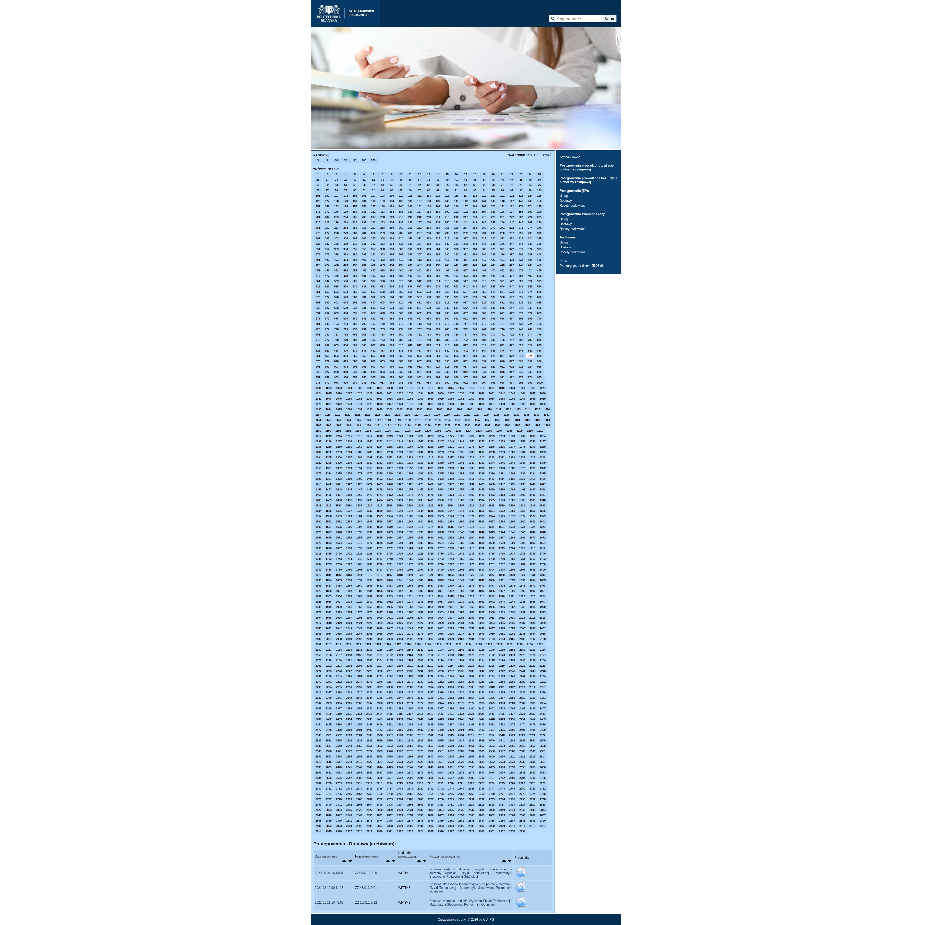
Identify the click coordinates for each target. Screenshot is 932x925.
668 (475, 313)
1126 (407, 414)
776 (318, 339)
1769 (369, 564)
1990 (512, 612)
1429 (420, 484)
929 (345, 371)
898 (521, 361)
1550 (481, 510)
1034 (420, 393)
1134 (487, 414)
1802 (471, 569)
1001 (318, 388)
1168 (348, 425)
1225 (451, 436)
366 (456, 249)
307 (373, 238)
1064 (492, 398)
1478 (451, 494)
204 (345, 217)
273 (521, 227)
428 (336, 265)
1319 (471, 457)
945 (493, 371)
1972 (329, 612)
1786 (543, 564)
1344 (492, 462)
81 (364, 190)
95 (493, 190)
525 (539, 281)
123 (521, 195)
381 (364, 254)
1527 (481, 505)
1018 (491, 388)
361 (410, 249)
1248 (451, 441)
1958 (420, 606)
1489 (329, 500)
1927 (339, 601)
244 (484, 222)
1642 (481, 532)
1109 (479, 409)
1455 (451, 489)
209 (392, 217)
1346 (512, 462)
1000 (540, 382)
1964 (481, 606)
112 (419, 195)
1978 (390, 612)
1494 (380, 500)
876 (318, 361)
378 (336, 254)
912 (419, 366)
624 (530, 302)
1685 (451, 542)
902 (327, 366)
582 (373, 297)
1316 (440, 457)
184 (392, 211)
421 (502, 259)
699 (530, 318)
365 (447, 249)
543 (475, 286)
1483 (502, 494)
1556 (543, 510)
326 (318, 243)
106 (364, 195)
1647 (532, 532)
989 (438, 382)
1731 (451, 553)
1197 (398, 430)
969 (484, 377)
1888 (410, 590)
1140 (546, 414)
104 (345, 195)
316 (456, 238)
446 (502, 265)
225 (539, 217)
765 (447, 334)
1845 (441, 580)
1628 (339, 532)
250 (539, 222)
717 (465, 323)
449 (530, 265)
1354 (359, 468)
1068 (532, 398)
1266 (400, 446)
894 (484, 361)
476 (318, 275)
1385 (441, 473)
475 (539, 270)
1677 (369, 542)
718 (475, 323)
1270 (441, 446)
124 (530, 195)
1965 (492, 606)
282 (373, 233)
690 (447, 318)
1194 (368, 430)
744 (484, 329)
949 (530, 371)
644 (484, 307)
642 (465, 307)
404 (345, 259)
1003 (339, 388)
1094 (329, 409)
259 (392, 227)
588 (428, 297)
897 (511, 361)
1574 (492, 516)
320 (493, 238)
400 (539, 254)
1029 (369, 393)
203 (336, 217)
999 (530, 382)
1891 (441, 590)
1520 (410, 505)
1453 (430, 489)
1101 (399, 409)
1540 (380, 510)
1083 (451, 404)
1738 (522, 553)
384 (392, 254)
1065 (502, 398)
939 (438, 371)
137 (419, 201)
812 (419, 345)
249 (530, 222)
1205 (479, 430)
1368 (502, 468)
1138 (526, 414)
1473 (400, 494)
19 (484, 174)
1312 (400, 457)
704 (345, 323)
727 (327, 329)
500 (539, 275)
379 (345, 254)
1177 (438, 425)
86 (410, 190)
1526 (471, 505)
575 (539, 291)
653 (336, 313)
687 (419, 318)
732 (373, 329)
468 (475, 270)
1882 (349, 590)
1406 (420, 478)
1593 (451, 521)
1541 (390, 510)
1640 (461, 532)
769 (484, 334)
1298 (492, 452)
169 (484, 206)
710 (401, 323)
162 (419, 206)
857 (373, 355)
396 (502, 254)
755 (355, 334)
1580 (318, 521)
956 (364, 377)
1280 (543, 446)
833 (382, 350)
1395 (543, 473)
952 (327, 377)
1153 (438, 420)
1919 (491, 596)
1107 (459, 409)
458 (382, 270)
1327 (318, 462)
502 (327, 281)
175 (539, 206)
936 (410, 371)
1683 (430, 542)
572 (511, 291)
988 (428, 382)
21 (502, 174)
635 (401, 307)
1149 (398, 420)
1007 (380, 388)
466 (456, 270)
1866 (420, 585)
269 (484, 227)
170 (493, 206)
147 (511, 201)
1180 (467, 425)
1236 (329, 441)
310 (401, 238)
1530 (512, 505)
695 (493, 318)
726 (318, 329)
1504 (481, 500)
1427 (400, 484)
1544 (420, 510)
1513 (338, 505)
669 (484, 313)
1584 (359, 521)
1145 (358, 420)
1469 (359, 494)
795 (493, 339)
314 (438, 238)
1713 (502, 548)
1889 (420, 590)
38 (428, 179)
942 (465, 371)
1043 (512, 393)
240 (447, 222)
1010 (410, 388)
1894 (471, 590)
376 (318, 254)
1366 (481, 468)
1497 (410, 500)
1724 (380, 553)
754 (345, 334)
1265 (390, 446)
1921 (512, 596)
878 (336, 361)
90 (447, 190)
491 (456, 275)
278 (336, 233)
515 (447, 281)
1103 (419, 409)
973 (521, 377)
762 (419, 334)
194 (484, 211)
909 (392, 366)
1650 (329, 537)
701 (318, 323)
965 (447, 377)
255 (355, 227)
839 (438, 350)
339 (438, 243)
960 (401, 377)
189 (438, 211)
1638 (441, 532)
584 (392, 297)
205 (355, 217)
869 (484, 355)
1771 (390, 564)
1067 (522, 398)
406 (364, 259)
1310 (380, 457)
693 (475, 318)
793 (475, 339)
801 (318, 345)
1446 (359, 489)
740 (447, 329)
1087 (492, 404)
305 (355, 238)
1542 (400, 510)
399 (530, 254)
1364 (461, 468)
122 (511, 195)
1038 (461, 393)
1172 (388, 425)
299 (530, 233)
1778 (461, 564)
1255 (522, 441)
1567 (420, 516)
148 (521, 201)
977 (327, 382)
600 (539, 297)
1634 (400, 532)
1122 (367, 414)
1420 (329, 484)
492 (465, 275)
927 (327, 371)
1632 (380, 532)
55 (354, 185)
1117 (318, 414)
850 (539, 350)
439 (438, 265)
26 (317, 179)
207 (373, 217)
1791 (359, 569)
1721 (349, 553)
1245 (420, 441)
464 (438, 270)
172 (511, 206)
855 (355, 355)
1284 (349, 452)
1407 (430, 478)
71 (502, 185)
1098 (369, 409)
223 (521, 217)
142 (465, 201)
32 (373, 179)
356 (364, 249)
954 (345, 377)
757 (373, 334)
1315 (430, 457)
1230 (502, 436)
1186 (527, 425)
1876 (522, 585)
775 (539, 334)
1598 (502, 521)
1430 (430, 484)
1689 (492, 542)
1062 (471, 398)
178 (336, 211)
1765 (329, 564)
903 (336, 366)
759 (392, 334)
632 (373, 307)
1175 (418, 425)
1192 (348, 430)
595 (493, 297)
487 (419, 275)
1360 (420, 468)
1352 (339, 468)
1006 (369, 388)
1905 (349, 596)
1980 (410, 612)
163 (428, 206)
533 (382, 286)
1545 (430, 510)
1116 (547, 409)
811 (410, 345)
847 (511, 350)
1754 (451, 558)
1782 (502, 564)
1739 (532, 553)
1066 (512, 398)
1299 (502, 452)
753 (336, 334)
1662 (451, 537)
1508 (522, 500)
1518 (389, 505)
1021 (522, 388)
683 (382, 318)
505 (355, 281)
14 (437, 174)
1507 (512, 500)
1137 (516, 414)
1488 (318, 500)
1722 (359, 553)
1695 (318, 548)
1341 (461, 462)
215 (447, 217)
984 (392, 382)
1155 (457, 420)
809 (392, 345)
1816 (379, 574)
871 (502, 355)
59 (391, 185)
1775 (430, 564)
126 (318, 201)
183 (382, 211)
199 (530, 211)
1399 (349, 478)
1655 (380, 537)
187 (419, 211)
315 (447, 238)
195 (493, 211)
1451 (410, 489)
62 (419, 185)
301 (318, 238)
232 (373, 222)
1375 (339, 473)
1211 (540, 430)
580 (355, 297)
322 (511, 238)
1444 (339, 489)
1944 (512, 601)
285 (401, 233)
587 (419, 297)
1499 (430, 500)
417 (465, 259)
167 (465, 206)
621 (502, 302)
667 (465, 313)
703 (336, 323)
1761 (522, 558)
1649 (318, 537)
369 (484, 249)
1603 (318, 526)
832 (373, 350)
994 (484, 382)
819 (484, 345)
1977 (380, 612)
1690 (502, 542)
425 (539, 259)
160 (401, 206)
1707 (441, 548)
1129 (437, 414)
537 (419, 286)
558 (382, 291)
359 (392, 249)
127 (327, 201)
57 (373, 185)
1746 (369, 558)
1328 (329, 462)
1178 (447, 425)
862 (419, 355)
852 (327, 355)
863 (428, 355)
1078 (400, 404)
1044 (522, 393)
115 (447, 195)
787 (419, 339)
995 (493, 382)
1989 (502, 612)
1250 (471, 441)
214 (438, 217)
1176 (428, 425)
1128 (427, 414)
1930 (369, 601)
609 (392, 302)
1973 (339, 612)
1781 (492, 564)
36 (410, 179)
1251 (481, 441)
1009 (400, 388)
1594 (461, 521)
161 (410, 206)
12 (419, 174)
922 (511, 366)
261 (410, 227)
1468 (349, 494)
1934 (410, 601)
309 (392, 238)
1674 (339, 542)
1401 (369, 478)
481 (364, 275)
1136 (506, 414)
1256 (532, 441)
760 (401, 334)
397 (511, 254)
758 (382, 334)
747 (511, 329)
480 (355, 275)
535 (401, 286)
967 (465, 377)
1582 (339, 521)
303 (336, 238)
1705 (420, 548)
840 (447, 350)
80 (354, 190)
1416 (522, 478)
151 (318, 206)
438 (428, 265)
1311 (389, 457)
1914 (440, 596)
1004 (349, 388)
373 (521, 249)
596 (502, 297)
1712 (491, 548)
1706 (430, 548)
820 (493, 345)
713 (428, 323)
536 (410, 286)
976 (318, 382)
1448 (380, 489)
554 (345, 291)
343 (475, 243)
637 (419, 307)
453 (336, 270)
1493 (369, 500)
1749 (400, 558)
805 (355, 345)
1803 (481, 569)
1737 (512, 553)
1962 (461, 606)
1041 (492, 393)
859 (392, 355)
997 (511, 382)
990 (447, 382)
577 (327, 297)
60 (400, 185)
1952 (359, 606)
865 (447, 355)
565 (447, 291)
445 (493, 265)
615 (447, 302)
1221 (410, 436)
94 (484, 190)
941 (456, 371)
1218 (380, 436)
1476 (430, 494)
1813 (349, 574)
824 (530, 345)
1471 (380, 494)
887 (419, 361)
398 (521, 254)
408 (382, 259)
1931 (380, 601)
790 (447, 339)
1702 (390, 548)
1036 (441, 393)
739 (438, 329)
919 (484, 366)
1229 (492, 436)
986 (410, 382)
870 (493, 355)
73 (520, 185)
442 (465, 265)
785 (401, 339)
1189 (318, 430)
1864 (400, 585)
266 (456, 227)
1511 (318, 505)
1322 (502, 457)
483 (382, 275)
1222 (420, 436)
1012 (430, 388)
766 (456, 334)
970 (493, 377)
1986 (471, 612)
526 (318, 286)
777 (327, 339)
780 (355, 339)
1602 (543, 521)
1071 (329, 404)
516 (456, 281)
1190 (328, 430)
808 (382, 345)
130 (355, 201)
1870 (461, 585)
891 (456, 361)
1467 (339, 494)
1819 (410, 574)
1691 (512, 542)
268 (475, 227)
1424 (369, 484)
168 (475, 206)
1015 (461, 388)
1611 (400, 526)
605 (355, 302)
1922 (522, 596)
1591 (430, 521)
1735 (492, 553)
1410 (461, 478)
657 (373, 313)
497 (511, 275)
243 (475, 222)
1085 (471, 404)
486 (410, 275)
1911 (410, 596)
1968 (522, 606)
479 (345, 275)
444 (484, 265)
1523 (440, 505)
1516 (369, 505)
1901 (543, 590)
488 (428, 275)
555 (355, 291)
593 (475, 297)
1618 (471, 526)
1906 (359, 596)
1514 (349, 505)
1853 (522, 580)
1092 (543, 404)
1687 (471, 542)
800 (539, 339)
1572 (471, 516)
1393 (522, 473)
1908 (380, 596)
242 (465, 222)
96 (502, 190)
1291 (420, 452)
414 (438, 259)
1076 (380, 404)
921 (502, 366)
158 (382, 206)
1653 (359, 537)
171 (502, 206)
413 (428, 259)
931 (364, 371)
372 (511, 249)
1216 (359, 436)
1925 (318, 601)
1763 (543, 558)
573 (521, 291)
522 (511, 281)
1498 (420, 500)
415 (447, 259)
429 (345, 265)
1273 (471, 446)
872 (511, 355)
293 (475, 233)
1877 (532, 585)
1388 (471, 473)
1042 (502, 393)
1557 (318, 516)
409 (392, 259)
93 (474, 190)
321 (502, 238)
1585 (369, 521)
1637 (430, 532)
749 (530, 329)
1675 (349, 542)
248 (521, 222)
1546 (441, 510)
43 (474, 179)
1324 (522, 457)
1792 (369, 569)
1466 (329, 494)
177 (327, 211)
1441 (543, 484)
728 (336, 329)
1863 (390, 585)
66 (456, 185)
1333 (380, 462)
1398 (339, 478)
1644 (502, 532)
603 (336, 302)
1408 (441, 478)
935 (401, 371)
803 (336, 345)
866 (456, 355)
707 (373, 323)
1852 (512, 580)
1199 (418, 430)
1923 (532, 596)
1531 (522, 505)
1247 (441, 441)
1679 (390, 542)
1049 (339, 398)
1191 (338, 430)
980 (355, 382)
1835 (339, 580)
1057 (420, 398)
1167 (338, 425)
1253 (502, 441)
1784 (522, 564)
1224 (441, 436)
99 (530, 190)
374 (530, 249)
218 (475, 217)
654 (345, 313)
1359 (410, 468)
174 (530, 206)
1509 (532, 500)
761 (410, 334)
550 (539, 286)
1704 (410, 548)
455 (355, 270)
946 (502, 371)
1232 (522, 436)
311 (410, 238)
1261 (349, 446)
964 (438, 377)
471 (502, 270)
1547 (451, 510)
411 (410, 259)
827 (327, 350)
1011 (420, 388)
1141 (318, 420)
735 (401, 329)
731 (364, 329)
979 (345, 382)
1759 (502, 558)
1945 (522, 601)
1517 (379, 505)
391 (456, 254)
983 (382, 382)
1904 (339, 596)
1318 (461, 457)
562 (419, 291)
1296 (471, 452)
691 (456, 318)
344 (484, 243)
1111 (498, 409)
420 (493, 259)
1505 (492, 500)
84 (391, 190)
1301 (522, 452)
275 (539, 227)
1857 (329, 585)
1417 (532, 478)
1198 (408, 430)
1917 (471, 596)
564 (438, 291)
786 (410, 339)
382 (373, 254)
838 (428, 350)
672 (511, 313)
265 (447, 227)
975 (539, 377)
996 (502, 382)
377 (327, 254)
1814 (359, 574)
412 (419, 259)
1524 (451, 505)
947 (511, 371)
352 (327, 249)
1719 (329, 553)
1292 (430, 452)
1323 (512, 457)
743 (475, 329)
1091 (532, 404)
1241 (380, 441)
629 (345, 307)
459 (392, 270)
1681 (410, 542)
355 (355, 249)
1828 (502, 574)
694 (484, 318)
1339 (441, 462)
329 (345, 243)
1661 (441, 537)
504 (345, 281)
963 (428, 377)
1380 (390, 473)
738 (428, 329)
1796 (410, 569)
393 (475, 254)
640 (447, 307)
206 (364, 217)
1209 (520, 430)
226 (318, 222)
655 (355, 313)
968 (475, 377)
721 (502, 323)
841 (456, 350)
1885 (380, 590)
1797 (420, 569)
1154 (447, 420)
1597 (492, 521)
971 (502, 377)
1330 (349, 462)
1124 (387, 414)
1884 (369, 590)
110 (401, 195)
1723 (369, 553)
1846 (451, 580)
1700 (369, 548)
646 (502, 307)
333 (382, 243)
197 (511, 211)
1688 (481, 542)
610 (401, 302)
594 (484, 297)
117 (466, 195)
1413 (491, 478)
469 (484, 270)
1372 (543, 468)
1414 (502, 478)
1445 (349, 489)
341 (456, 243)
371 (502, 249)
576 (318, 297)
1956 (400, 606)
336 (410, 243)
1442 (318, 489)
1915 (451, 596)
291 (456, 233)
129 (345, 201)
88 (428, 190)
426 (318, 265)
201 (318, 217)
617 (465, 302)
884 (392, 361)
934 (392, 371)
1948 (318, 606)
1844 (430, 580)
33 (382, 179)
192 (465, 211)
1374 (329, 473)
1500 (441, 500)
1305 (329, 457)
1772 (400, 564)
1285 (359, 452)
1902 (318, 596)
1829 (512, 574)
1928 (349, 601)
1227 (471, 436)
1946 (532, 601)
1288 (390, 452)
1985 (461, 612)
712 (419, 323)
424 (530, 259)
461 (410, 270)
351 (318, 249)
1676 (359, 542)
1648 (543, 532)
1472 (390, 494)
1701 (380, 548)
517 (465, 281)
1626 (318, 532)
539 (438, 286)
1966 (502, 606)
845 (493, 350)
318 (475, 238)
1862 (380, 585)
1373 (318, 473)
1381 (400, 473)
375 (539, 249)
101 (318, 195)
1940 (471, 601)
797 (511, 339)
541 (456, 286)
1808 (532, 569)
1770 (380, 564)
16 (456, 174)
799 (530, 339)
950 (539, 371)
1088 (502, 404)
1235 (318, 441)
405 (355, 259)
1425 (380, 484)
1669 (522, 537)
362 (419, 249)
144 (484, 201)
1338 (430, 462)
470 (493, 270)
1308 (359, 457)
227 (327, 222)
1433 (461, 484)
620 (493, 302)
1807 (522, 569)
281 (364, 233)
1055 (400, 398)
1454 (441, 489)
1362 (441, 468)
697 (511, 318)
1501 (451, 500)
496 (502, 275)
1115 (537, 409)
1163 (537, 420)
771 (502, 334)
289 (438, 233)
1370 (522, 468)
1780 (481, 564)
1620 (491, 526)
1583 (349, 521)
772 (511, 334)
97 (511, 190)
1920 (502, 596)
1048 (329, 398)
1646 (522, 532)
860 (401, 355)
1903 (329, 596)
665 (447, 313)
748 (521, 329)
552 (327, 291)
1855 (543, 580)
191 (456, 211)
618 (475, 302)
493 (475, 275)
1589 (410, 521)
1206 (489, 430)
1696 (329, 548)
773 (521, 334)
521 (502, 281)
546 (502, 286)
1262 (359, 446)
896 (502, 361)
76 (317, 190)
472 (511, 270)
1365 (471, 468)
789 (438, 339)
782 (373, 339)
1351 (329, 468)
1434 (471, 484)
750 (539, 329)
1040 (481, 393)
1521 (420, 505)
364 (438, 249)
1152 (428, 420)
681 (364, 318)
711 (410, 323)
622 (511, 302)
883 (382, 361)
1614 (430, 526)
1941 (481, 601)
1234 (543, 436)
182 (373, 211)
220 (493, 217)
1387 (461, 473)
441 (456, 265)
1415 (512, 478)
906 (364, 366)
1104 (429, 409)
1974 (349, 612)
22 (511, 174)
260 (401, 227)
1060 (451, 398)
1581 (329, 521)
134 (392, 201)
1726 (400, 553)
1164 (547, 420)
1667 (502, 537)
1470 (369, 494)
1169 (358, 425)
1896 (492, 590)
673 (521, 313)
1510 (543, 500)
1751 (420, 558)
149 (530, 201)
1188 (547, 425)
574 (530, 291)
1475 (420, 494)
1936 (430, 601)
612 (419, 302)
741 (456, 329)
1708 (451, 548)
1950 (339, 606)
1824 (461, 574)
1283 (339, 452)
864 (438, 355)
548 (521, 286)
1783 (512, 564)
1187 (537, 425)
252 (327, 227)
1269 (430, 446)
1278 (522, 446)
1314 (420, 457)
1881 (339, 590)
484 (392, 275)
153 (336, 206)
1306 (339, 457)
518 (475, 281)
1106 (449, 409)
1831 (532, 574)
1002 (329, 388)
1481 (481, 494)
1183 (497, 425)
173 (521, 206)
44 (484, 179)
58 (382, 185)
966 (456, 377)
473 (521, 270)
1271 (451, 446)
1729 (430, 553)
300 (539, 233)
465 (447, 270)
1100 (389, 409)
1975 (359, 612)
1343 (481, 462)
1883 (359, 590)
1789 (339, 569)
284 (392, 233)
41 (456, 179)
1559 (339, 516)
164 (438, 206)
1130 (447, 414)
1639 (451, 532)
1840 (390, 580)
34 (391, 179)
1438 (512, 484)
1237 (339, 441)
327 (327, 243)
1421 (339, 484)
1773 (410, 564)
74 (530, 185)
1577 (522, 516)
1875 (512, 585)
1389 (481, 473)
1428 (410, 484)
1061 (461, 398)
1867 (430, 585)
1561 (359, 516)
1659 (420, 537)
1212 (318, 436)
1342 (471, 462)
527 (327, 286)
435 (401, 265)
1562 (369, 516)
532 (373, 286)
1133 (477, 414)
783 (382, 339)
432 (373, 265)
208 (382, 217)
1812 (338, 574)
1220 (400, 436)
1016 (471, 388)
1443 (329, 489)
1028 (359, 393)
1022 (532, 388)
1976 (369, 612)
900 (539, 361)
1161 (517, 420)
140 (447, 201)
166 (456, 206)
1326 (542, 457)
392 (465, 254)
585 (401, 297)
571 (502, 291)
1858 (339, 585)
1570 (451, 516)
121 (502, 195)
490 (447, 275)
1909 (390, 596)
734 (392, 329)
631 (364, 307)
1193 (358, 430)
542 (465, 286)
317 (465, 238)
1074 (359, 404)
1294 (451, 452)
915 (447, 366)
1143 (338, 420)
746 (502, 329)
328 (336, 243)
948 (521, 371)
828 (336, 350)
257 (373, 227)
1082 (441, 404)
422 (511, 259)
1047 (318, 398)
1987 (481, 612)
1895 (481, 590)
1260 (339, 446)
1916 (461, 596)
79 (345, 190)
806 (364, 345)
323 (521, 238)
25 (539, 174)
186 (410, 211)
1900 (532, 590)
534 (392, 286)
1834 (329, 580)
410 (401, 259)
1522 (430, 505)
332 (373, 243)
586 (410, 297)
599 (530, 297)
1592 (441, 521)
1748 (390, 558)
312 (419, 238)
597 (511, 297)
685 (401, 318)
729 (345, 329)
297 (511, 233)
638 (428, 307)
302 (327, 238)
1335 (400, 462)
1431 (441, 484)
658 (382, 313)
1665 (481, 537)
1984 (451, 612)
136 (410, 201)
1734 (481, 553)
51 (317, 185)
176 (318, 211)
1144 (348, 420)
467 (465, 270)
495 (493, 275)
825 (539, 345)
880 (355, 361)
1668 (512, 537)
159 (392, 206)
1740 (543, 553)
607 (373, 302)
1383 (420, 473)
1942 (492, 601)
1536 (339, 510)
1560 (349, 516)
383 (382, 254)
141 (456, 201)
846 (502, 350)
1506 (502, 500)
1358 (400, 468)
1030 (380, 393)
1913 (430, 596)
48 (520, 179)
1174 (408, 425)
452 (327, 270)
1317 (451, 457)
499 (530, 275)
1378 (369, 473)
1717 (542, 548)
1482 (492, 494)
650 (539, 307)
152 (327, 206)
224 (530, 217)
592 (465, 297)
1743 (339, 558)
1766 (339, 564)
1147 (378, 420)
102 (327, 195)
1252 (492, 441)
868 (475, 355)
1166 (328, 425)
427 (327, 265)
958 (382, 377)
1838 (369, 580)
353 (336, 249)
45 (493, 179)
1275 (492, 446)
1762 (532, 558)
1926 (329, 601)
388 (428, 254)
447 (511, 265)
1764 (318, 564)
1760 (512, 558)
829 (345, 350)
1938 (451, 601)
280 (355, 233)
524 (530, 281)
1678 (380, 542)
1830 (522, 574)
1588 (400, 521)
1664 (471, 537)
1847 (461, 580)
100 (364, 160)
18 (474, 174)
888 (428, 361)
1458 (481, 489)
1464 (543, 489)
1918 (481, 596)
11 (410, 174)
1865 (410, 585)
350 (539, 243)
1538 (359, 510)
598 (521, 297)
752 (327, 334)
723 (521, 323)
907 (373, 366)
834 (392, 350)
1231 (512, 436)
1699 (359, 548)
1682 (420, 542)
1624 (532, 526)
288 (428, 233)
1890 (430, 590)
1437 (502, 484)
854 (345, 355)
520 (493, 281)
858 (382, 355)
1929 (359, 601)
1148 (388, 420)
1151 (418, 420)
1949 (329, 606)
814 (438, 345)
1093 (318, 409)
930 (355, 371)
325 (539, 238)
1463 (532, 489)
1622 (512, 526)
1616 (451, 526)
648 (521, 307)
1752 (430, 558)
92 (465, 190)
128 (336, 201)
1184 (507, 425)
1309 (369, 457)
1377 (359, 473)
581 (364, 297)
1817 (389, 574)
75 (539, 185)
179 (345, 211)
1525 (461, 505)
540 (447, 286)
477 (327, 275)
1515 (359, 505)
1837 (359, 580)
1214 (339, 436)
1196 (388, 430)
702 (327, 323)
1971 (318, 612)
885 (401, 361)
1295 (461, 452)
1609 (380, 526)
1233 (532, 436)
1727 (410, 553)
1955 (390, 606)
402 (327, 259)
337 (419, 243)
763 (428, 334)
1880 (329, 590)
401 (318, 259)
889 (438, 361)
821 (502, 345)
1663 (461, 537)
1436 (492, 484)
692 (465, 318)
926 (318, 371)
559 (392, 291)
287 (419, 233)
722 (511, 323)
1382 (410, 473)
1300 (512, 452)
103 (336, 195)
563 (428, 291)
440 (447, 265)
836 (410, 350)
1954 (380, 606)
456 (364, 270)
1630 (359, 532)
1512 (328, 505)
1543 (410, 510)
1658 (410, 537)
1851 (502, 580)
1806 (512, 569)
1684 (441, 542)
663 (428, 313)
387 (419, 254)
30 (345, 160)
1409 (451, 478)
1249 (461, 441)
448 (521, 265)
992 (465, 382)
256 (364, 227)
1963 (471, 606)
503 (336, 281)
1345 (502, 462)
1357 (390, 468)
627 (327, 307)
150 (539, 201)
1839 (380, 580)
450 (539, 265)
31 (364, 179)
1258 (318, 446)
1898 (512, 590)
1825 (471, 574)
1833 (318, 580)
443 (475, 265)
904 (345, 366)
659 (392, 313)
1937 (441, 601)
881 (364, 361)
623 (521, 302)
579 (345, 297)
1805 (502, 569)
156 (364, 206)
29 (345, 179)
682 (373, 318)
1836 (349, 580)
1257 (543, 441)
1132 (467, 414)
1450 (400, 489)
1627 (329, 532)
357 (373, 249)
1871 (471, 585)
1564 (390, 516)
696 (502, 318)
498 (521, 275)
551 (318, 291)
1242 (390, 441)
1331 (359, 462)
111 (410, 195)
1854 (532, 580)
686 (410, 318)
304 (345, 238)
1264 (380, 446)
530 (355, 286)
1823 (451, 574)
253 (336, 227)
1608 (369, 526)
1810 (318, 574)
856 (364, 355)
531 (364, 286)
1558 (329, 516)
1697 (339, 548)
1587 (390, 521)
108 (382, 195)
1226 (461, 436)
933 (382, 371)
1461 (512, 489)
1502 (461, 500)
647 (511, 307)
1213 (329, 436)
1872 (481, 585)
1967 (512, 606)
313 (428, 238)
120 (493, 195)
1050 (349, 398)
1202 (448, 430)
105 (355, 195)
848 (521, 350)
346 (502, 243)
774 (530, 334)
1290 (410, 452)
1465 (318, 494)
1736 (502, 553)
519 (484, 281)
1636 (420, 532)
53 (336, 185)
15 (447, 174)
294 (484, 233)
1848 (471, 580)
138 (428, 201)
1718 (318, 553)
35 (400, 179)
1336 (410, 462)
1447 (369, 489)
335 (401, 243)
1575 (502, 516)
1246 (430, 441)
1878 (543, 585)
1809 (543, 569)
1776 (441, 564)
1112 (508, 409)
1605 (339, 526)
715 (447, 323)
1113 (518, 409)
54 (345, 185)
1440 (532, 484)
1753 (441, 558)
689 (438, 318)
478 (336, 275)
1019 (502, 388)
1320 (481, 457)
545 (493, 286)
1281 (318, 452)
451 (318, 270)
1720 (339, 553)
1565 (400, 516)
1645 (512, 532)
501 (318, 281)
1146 (368, 420)
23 (520, 174)
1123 (377, 414)
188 (428, 211)
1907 (369, 596)
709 (392, 323)
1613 (420, 526)
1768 (359, 564)
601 (318, 302)
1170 (368, 425)
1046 (543, 393)
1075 (369, 404)
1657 (400, 537)
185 (401, 211)
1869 (451, 585)
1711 (481, 548)
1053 (380, 398)
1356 (380, 468)
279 (345, 233)
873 (521, 355)
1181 (477, 425)
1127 (417, 414)
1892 (451, 590)
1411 (471, 478)
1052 (369, 398)
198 (521, 211)
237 (419, 222)
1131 (457, 414)
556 (364, 291)
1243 (400, 441)
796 (502, 339)
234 (392, 222)
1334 (390, 462)
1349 (543, 462)
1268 (420, 446)
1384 (430, 473)
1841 (400, 580)
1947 (543, 601)
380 (355, 254)
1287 (380, 452)
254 (345, 227)
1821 (430, 574)
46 (502, 179)
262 (419, 227)
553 (336, 291)
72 (511, 185)
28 (336, 179)
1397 (329, 478)
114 (438, 195)
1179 (457, 425)
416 (456, 259)
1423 (359, 484)
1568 (430, 516)
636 (410, 307)
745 (493, 329)
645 (493, 307)
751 (318, 334)
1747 (380, 558)
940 (447, 371)
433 (382, 265)
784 (392, 339)
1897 (502, 590)
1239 (359, 441)
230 (355, 222)
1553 (512, 510)
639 (438, 307)
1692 (522, 542)
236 (410, 222)
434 (392, 265)
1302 (532, 452)
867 (465, 355)
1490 (339, 500)
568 (475, 291)
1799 (441, 569)
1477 (441, 494)
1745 (359, 558)
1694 (543, 542)
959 (392, 377)
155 (355, 206)
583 (382, 297)
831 (364, 350)
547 (511, 286)
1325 (532, 457)
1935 (420, 601)
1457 (471, 489)
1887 (400, 590)
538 (428, 286)
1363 (451, 468)
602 (327, 302)
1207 (499, 430)
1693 (532, 542)
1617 (461, 526)
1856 (318, 585)
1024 (318, 393)
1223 (430, 436)
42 (465, 179)
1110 (489, 409)
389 (438, 254)
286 (410, 233)
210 (401, 217)
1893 (461, 590)
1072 (339, 404)
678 (336, 318)
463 (428, 270)
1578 (532, 516)
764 (438, 334)
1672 (318, 542)
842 (465, 350)
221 (502, 217)
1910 (400, 596)
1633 (390, 532)
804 (345, 345)
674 (530, 313)
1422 (349, 484)
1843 (420, 580)
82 (373, 190)
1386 (451, 473)
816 (456, 345)
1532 (532, 505)
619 (484, 302)
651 (318, 313)
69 (484, 185)
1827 (491, 574)
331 (364, 243)
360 (401, 249)
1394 (532, 473)
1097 (359, 409)
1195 (378, 430)
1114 (527, 409)
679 (345, 318)
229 (345, 222)
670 (493, 313)
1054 (390, 398)
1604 (329, 526)
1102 (409, 409)
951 (318, 377)
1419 (318, 484)
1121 (357, 414)
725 (539, 323)
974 (530, 377)
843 (475, 350)
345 (493, 243)
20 (493, 174)
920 (493, 366)
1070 (318, 404)
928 (336, 371)
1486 (532, 494)
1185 (517, 425)
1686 (461, 542)
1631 (369, 532)
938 (428, 371)
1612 (410, 526)
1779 (471, 564)
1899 (522, 590)
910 (401, 366)
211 (410, 217)
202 (327, 217)
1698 (349, 548)
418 (475, 259)
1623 (522, 526)
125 (539, 195)
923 (521, 366)
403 (336, 259)
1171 (378, 425)
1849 (481, 580)
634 (392, 307)
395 (493, 254)
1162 (527, 420)
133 (382, 201)
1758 (492, 558)
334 (392, 243)
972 (511, 377)
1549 (471, 510)
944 (484, 371)
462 (419, 270)
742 (465, 329)
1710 (471, 548)
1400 (359, 478)
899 (530, 361)
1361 (430, 468)
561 (410, 291)
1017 (481, 388)
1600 (522, 521)
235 (401, 222)
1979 (400, 612)
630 (355, 307)
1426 (390, 484)
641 (456, 307)
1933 (400, 601)
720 (493, 323)
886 (410, 361)
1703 (400, 548)
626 (318, 307)
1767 (349, 564)
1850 (492, 580)
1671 (543, 537)
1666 (492, 537)
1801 (461, 569)
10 (336, 160)
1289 (400, 452)
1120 (347, 414)
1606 (349, 526)
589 (438, 297)
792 (465, 339)
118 (475, 195)
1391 (502, 473)
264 (438, 227)
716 (456, 323)
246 (502, 222)
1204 (469, 430)
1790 (349, 569)
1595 (471, 521)
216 (456, 217)
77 (327, 190)
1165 (318, 425)
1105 (439, 409)
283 (382, 233)
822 (511, 345)
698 (521, 318)
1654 (369, 537)
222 (511, 217)
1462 (522, 489)
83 (382, 190)
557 (373, 291)
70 (493, 185)
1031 (390, 393)
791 (456, 339)
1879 (318, 590)
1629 (349, 532)
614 (438, 302)
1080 (420, 404)
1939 (461, 601)
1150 (408, 420)
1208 (509, 430)
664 (438, 313)
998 (521, 382)
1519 (400, 505)
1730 (441, 553)
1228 (481, 436)
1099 (380, 409)
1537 (349, 510)
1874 (502, 585)
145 (493, 201)
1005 (359, 388)
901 (318, 366)
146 (502, 201)
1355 (369, 468)
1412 (481, 478)
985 (401, 382)
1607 (359, 526)
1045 (532, 393)
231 (364, 222)
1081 (430, 404)
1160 (507, 420)
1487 (543, 494)
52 (327, 185)
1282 (329, 452)
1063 (481, 398)
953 (336, 377)
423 (521, 259)
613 (428, 302)
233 (382, 222)
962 (419, 377)
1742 (329, 558)
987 (419, 382)
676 (318, 318)
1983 (441, 612)
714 (438, 323)
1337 (420, 462)
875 (539, 355)
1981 (420, 612)
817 (465, 345)
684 (392, 318)
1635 (410, 532)
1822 (440, 574)
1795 (400, 569)
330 (355, 243)
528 (336, 286)
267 (465, 227)
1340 (451, 462)
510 (401, 281)
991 (456, 382)
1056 (410, 398)
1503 (471, 500)
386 (410, 254)
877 (327, 361)
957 (373, 377)
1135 (496, 414)
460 (401, 270)
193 (475, 211)
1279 (532, 446)
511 (410, 281)
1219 (390, 436)
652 (327, 313)
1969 (532, 606)
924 (530, 366)
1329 (339, 462)
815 (447, 345)
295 (493, 233)
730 (355, 329)
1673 (329, 542)
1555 (532, 510)
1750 (410, 558)
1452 (420, 489)
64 (437, 185)
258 (382, 227)
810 (401, 345)
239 (438, 222)
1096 (349, 409)
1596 (481, 521)
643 (475, 307)
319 (484, 238)
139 (438, 201)
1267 (410, 446)
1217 (369, 436)
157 (373, 206)
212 (419, 217)
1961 (451, 606)
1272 (461, 446)
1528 (491, 505)
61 (410, 185)
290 (447, 233)
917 (465, 366)
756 (364, 334)
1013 (440, 388)
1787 (318, 569)
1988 (492, 612)
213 (428, 217)
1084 (461, 404)
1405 (410, 478)
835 (401, 350)
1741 (318, 558)
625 (539, 302)
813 (428, 345)
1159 (497, 420)
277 (327, 233)
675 (539, 313)
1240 (369, 441)
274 (530, 227)
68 (474, 185)
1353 (349, 468)
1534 (318, 510)
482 (373, 275)
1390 (492, 473)
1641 (471, 532)
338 (428, 243)
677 (327, 318)
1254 (512, 441)
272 (511, 227)
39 (437, 179)
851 (318, 355)
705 (355, 323)
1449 (390, 489)
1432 (451, 484)
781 (364, 339)
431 (364, 265)
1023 (542, 388)
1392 (512, 473)
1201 (438, 430)
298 (521, 233)
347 (511, 243)
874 (530, 355)
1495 (390, 500)
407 (373, 259)
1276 (502, 446)
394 (484, 254)
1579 (543, 516)
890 (447, 361)
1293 (441, 452)
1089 (512, 404)
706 (364, 323)
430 (355, 265)
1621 (502, 526)
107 (373, 195)
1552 (502, 510)
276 (318, 233)
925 (539, 366)
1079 (410, 404)
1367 (492, 468)
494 (484, 275)
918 (475, 366)
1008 (390, 388)
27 (327, 179)
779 (345, 339)
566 (456, 291)
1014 (451, 388)
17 (465, 174)
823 (521, 345)
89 (437, 190)
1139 (536, 414)
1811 (328, 574)
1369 (512, 468)
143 (475, 201)
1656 (390, 537)
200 (373, 160)
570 (493, 291)
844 (484, 350)
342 (465, 243)
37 (419, 179)
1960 (441, 606)
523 (521, 281)
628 (336, 307)
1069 (543, 398)
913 (428, 366)
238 (428, 222)
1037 (451, 393)
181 (364, 211)
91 (456, 190)
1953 (369, 606)
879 (345, 361)
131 (364, 201)
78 (336, 190)
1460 (502, 489)
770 (493, 334)
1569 (441, 516)
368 (475, 249)
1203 (458, 430)
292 (465, 233)
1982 (430, 612)
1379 (380, 473)
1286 (369, 452)
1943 (502, 601)
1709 (461, 548)
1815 (369, 574)
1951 (349, 606)
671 (502, 313)
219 (484, 217)
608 (382, 302)
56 (364, 185)
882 (373, 361)
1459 (492, 489)
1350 (318, 468)
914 (438, 366)
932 (373, 371)
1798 (430, 569)
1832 (542, 574)
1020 (512, 388)
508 (382, 281)
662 (419, 313)
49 (530, 179)
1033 (410, 393)
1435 (481, 484)
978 (336, 382)
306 (364, 238)
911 (410, 366)
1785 (532, 564)
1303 (543, 452)
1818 (400, 574)
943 (475, 371)
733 (382, 329)
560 (401, 291)
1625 (542, 526)
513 (428, 281)
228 (336, 222)
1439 (522, 484)
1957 (410, 606)
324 (530, 238)
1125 (397, 414)
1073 (349, 404)
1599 (512, 521)
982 (373, 382)
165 (447, 206)
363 (428, 249)
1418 (542, 478)
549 (530, 286)
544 (484, 286)
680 (355, 318)
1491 (349, 500)
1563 (380, 516)
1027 (349, 393)
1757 (481, 558)
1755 (461, 558)
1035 (430, 393)
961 (410, 377)
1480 (471, 494)
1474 (410, 494)
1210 (530, 430)
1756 (471, 558)
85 (400, 190)
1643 (492, 532)
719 (484, 323)
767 (465, 334)
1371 (532, 468)
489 (438, 275)
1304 (318, 457)
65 (447, 185)
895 (493, 361)
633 (382, 307)
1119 (337, 414)
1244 (410, 441)
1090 (522, 404)
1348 (532, 462)
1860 (359, 585)
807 (373, 345)
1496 (400, 500)
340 (447, 243)
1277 (512, 446)
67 (465, 185)
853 (336, 355)
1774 (420, 564)
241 (456, 222)
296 (502, 233)
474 (530, 270)
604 (345, 302)
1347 (522, 462)
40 (447, 179)
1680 (400, 542)
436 (410, 265)
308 (382, 238)
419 (484, 259)
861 (410, 355)
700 (539, 318)
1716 (532, 548)
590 (447, 297)
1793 (380, 569)
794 (484, 339)
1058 (430, 398)
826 (318, 350)
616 (456, 302)
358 (382, 249)
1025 (329, 393)
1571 (461, 516)
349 (530, 243)
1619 (481, 526)
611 (410, 302)
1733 (471, 553)
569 (484, 291)
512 (419, 281)
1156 (467, 420)
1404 (400, 478)
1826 (481, 574)
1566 (410, 516)
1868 (441, 585)
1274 (481, 446)
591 (456, 297)
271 (502, 227)
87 (419, 190)
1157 (477, 420)
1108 (469, 409)
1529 (502, 505)
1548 (461, 510)
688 (428, 318)
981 (364, 382)
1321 (491, 457)
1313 (410, 457)
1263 (369, 446)
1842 (410, 580)
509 (392, 281)
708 (382, 323)
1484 (512, 494)
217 (465, 217)
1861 (369, 585)
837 (419, 350)
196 (502, 211)
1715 (522, 548)
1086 (481, 404)
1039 (471, 393)
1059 (441, 398)
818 (475, 345)
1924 (542, 596)
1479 (461, 494)
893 (475, 361)
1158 (487, 420)
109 (392, 195)
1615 (440, 526)
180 (355, 211)
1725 (390, 553)
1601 (532, 521)
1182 (487, 425)
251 (318, 227)
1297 (481, 452)
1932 (390, 601)
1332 (369, 462)
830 (355, 350)
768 (475, 334)
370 (493, 249)
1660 (430, 537)
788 (428, 339)
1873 (492, 585)
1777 (451, 564)
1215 (349, 436)
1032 (400, 393)
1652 (349, 537)
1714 (512, 548)
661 (410, 313)
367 (465, 249)
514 (438, 281)
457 (373, 270)
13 (428, 174)
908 (382, 366)
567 (465, 291)
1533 (542, 505)
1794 (390, 569)
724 (530, 323)
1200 (428, 430)
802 (327, 345)
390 (447, 254)
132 (373, 201)
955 (355, 377)
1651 (339, 537)
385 (401, 254)
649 (530, 307)
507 (373, 281)
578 (336, 297)
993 (475, 382)
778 (336, 339)
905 (355, 366)
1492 (359, 500)
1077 (390, 404)
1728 (420, 553)
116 (456, 195)
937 (419, 371)
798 (521, 339)
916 (456, 366)
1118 (328, 414)
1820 (420, 574)
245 (493, 222)
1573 (481, 516)
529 (345, 286)
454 (345, 270)
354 (345, 249)
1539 (369, 510)
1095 (339, 409)
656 (364, 313)
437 (419, 265)
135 (401, 201)
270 (493, 227)
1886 (390, 590)
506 (364, 281)
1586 (380, 521)
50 (354, 160)
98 (520, 190)
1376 (349, 473)
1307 (349, 457)
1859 (349, 585)
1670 (532, 537)
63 (428, 185)
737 (419, 329)
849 (530, 350)
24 (530, 174)
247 (511, 222)
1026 (339, 393)
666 (456, 313)
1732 (461, 553)
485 (401, 275)
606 (364, 302)
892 (465, 361)
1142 (328, 420)
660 (401, 313)
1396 (318, 478)
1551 (492, 510)
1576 (512, 516)
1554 (522, 510)
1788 (329, 569)
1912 (420, 596)
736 (410, 329)
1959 (430, 606)
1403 (390, 478)
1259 (329, 446)
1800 (451, 569)
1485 (522, 494)
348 (521, 243)
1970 (543, 606)
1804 (492, 569)
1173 (398, 425)
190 (447, 211)
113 (429, 195)
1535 (329, 510)
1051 (359, 398)
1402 (380, 478)
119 (484, 195)
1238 (349, 441)
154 (345, 206)
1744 (349, 558)
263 (428, 227)
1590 (420, 521)
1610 (390, 526)
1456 (461, 489)
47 (511, 179)
